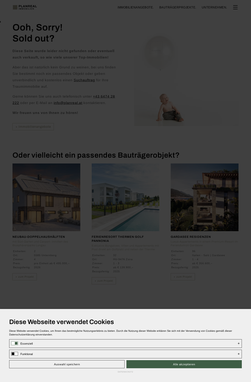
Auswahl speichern (67, 364)
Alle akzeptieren (184, 364)
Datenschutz (125, 372)
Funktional (26, 354)
